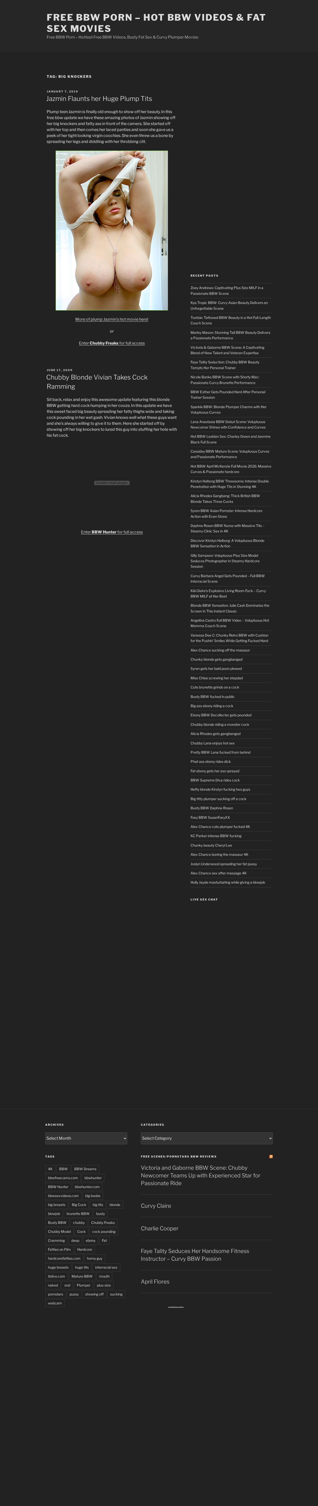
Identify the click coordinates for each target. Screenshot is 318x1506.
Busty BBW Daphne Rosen (212, 808)
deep (75, 1240)
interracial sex (106, 1267)
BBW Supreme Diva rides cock (215, 780)
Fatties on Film (59, 1249)
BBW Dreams (85, 1169)
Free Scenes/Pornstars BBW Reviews (179, 1156)
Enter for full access (112, 343)
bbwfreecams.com (63, 1178)
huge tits (82, 1267)
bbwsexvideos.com (63, 1196)
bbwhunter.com (87, 1187)
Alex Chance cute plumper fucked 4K (220, 826)
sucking (116, 1294)
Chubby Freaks (103, 1222)
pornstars (55, 1294)
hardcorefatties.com (64, 1258)
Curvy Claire (156, 1206)
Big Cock (79, 1205)
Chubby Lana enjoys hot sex (213, 743)
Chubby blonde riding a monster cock (220, 724)
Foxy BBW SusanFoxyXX (210, 817)
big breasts (56, 1205)
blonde (115, 1205)
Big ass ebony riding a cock (212, 706)
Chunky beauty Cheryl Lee (211, 845)
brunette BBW (78, 1213)
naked (53, 1285)
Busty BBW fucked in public (213, 696)
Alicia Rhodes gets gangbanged (215, 733)
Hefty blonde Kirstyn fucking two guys (220, 789)
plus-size (104, 1285)
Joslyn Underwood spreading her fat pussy (224, 864)
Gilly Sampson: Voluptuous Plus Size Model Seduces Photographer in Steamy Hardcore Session (225, 561)
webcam (55, 1303)
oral (67, 1285)
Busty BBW (57, 1222)
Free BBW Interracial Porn (176, 1307)
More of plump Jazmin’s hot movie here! (111, 319)
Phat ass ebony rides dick (211, 761)
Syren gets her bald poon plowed (216, 668)
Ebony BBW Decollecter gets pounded (221, 715)
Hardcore (84, 1249)
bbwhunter (93, 1178)
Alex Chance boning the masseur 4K (219, 854)
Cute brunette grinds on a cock (215, 687)
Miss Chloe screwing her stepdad (217, 678)
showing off (94, 1294)
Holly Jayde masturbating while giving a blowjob (228, 882)
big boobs (92, 1196)
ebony (90, 1240)
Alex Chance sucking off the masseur (220, 650)
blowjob (54, 1213)
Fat (104, 1240)
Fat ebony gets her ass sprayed (215, 771)
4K (50, 1169)
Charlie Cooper (159, 1228)
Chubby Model (59, 1231)
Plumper (83, 1285)
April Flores (155, 1281)
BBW (63, 1169)
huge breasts (58, 1267)
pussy (74, 1294)
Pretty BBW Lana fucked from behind (220, 752)
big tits (98, 1205)
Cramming (56, 1240)
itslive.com (56, 1276)
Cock (81, 1231)
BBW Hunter (58, 1187)
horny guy (94, 1258)
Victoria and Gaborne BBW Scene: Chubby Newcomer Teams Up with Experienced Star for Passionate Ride (200, 1175)
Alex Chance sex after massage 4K (219, 873)
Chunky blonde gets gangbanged (216, 659)
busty (100, 1213)
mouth (104, 1276)
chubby (79, 1222)
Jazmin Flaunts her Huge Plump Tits (99, 98)
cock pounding (104, 1231)
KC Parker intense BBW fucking (216, 836)
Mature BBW (82, 1276)
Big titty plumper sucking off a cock (218, 799)
